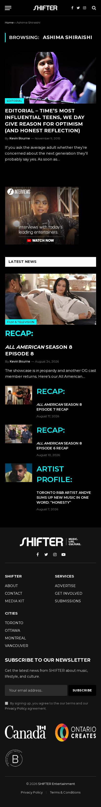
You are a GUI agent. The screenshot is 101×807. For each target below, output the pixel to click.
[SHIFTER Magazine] (46, 7)
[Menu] (8, 7)
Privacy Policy (16, 708)
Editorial (14, 101)
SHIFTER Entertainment (56, 784)
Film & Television (21, 322)
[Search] (93, 7)
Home (9, 22)
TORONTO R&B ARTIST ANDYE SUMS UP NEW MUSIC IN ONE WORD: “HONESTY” (64, 484)
